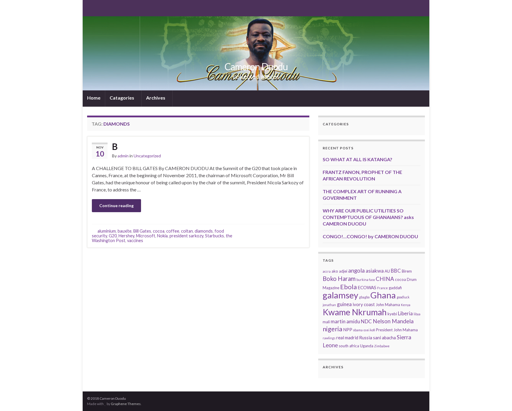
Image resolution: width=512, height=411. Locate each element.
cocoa (158, 231)
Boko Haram (339, 278)
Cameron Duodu (256, 66)
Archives (156, 97)
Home (93, 97)
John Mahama (388, 304)
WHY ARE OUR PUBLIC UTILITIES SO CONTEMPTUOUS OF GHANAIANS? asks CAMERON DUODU (368, 217)
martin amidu (345, 321)
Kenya (405, 305)
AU (387, 271)
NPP (347, 329)
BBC (396, 271)
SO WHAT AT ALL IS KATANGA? (357, 159)
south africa (349, 345)
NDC (366, 321)
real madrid (347, 337)
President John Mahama (397, 329)
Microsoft (145, 235)
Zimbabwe (382, 346)
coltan (187, 231)
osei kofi (369, 330)
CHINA (385, 278)
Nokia (162, 235)
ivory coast (364, 304)
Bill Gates (142, 231)
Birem (407, 271)
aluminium (106, 231)
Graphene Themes (126, 404)
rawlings (329, 338)
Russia (365, 337)
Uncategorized (147, 155)
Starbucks (214, 235)
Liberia (405, 313)
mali (326, 321)
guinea (344, 304)
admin (123, 155)
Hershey (126, 235)
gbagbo (364, 297)
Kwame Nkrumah (355, 312)
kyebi (392, 313)
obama (358, 330)
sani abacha (384, 337)
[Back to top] (498, 397)
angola (356, 270)
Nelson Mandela (393, 321)
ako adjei (339, 271)
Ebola (348, 287)
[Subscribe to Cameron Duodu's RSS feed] (90, 7)
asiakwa (375, 271)
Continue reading (116, 205)
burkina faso (365, 280)
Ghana (383, 295)
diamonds (204, 231)
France (382, 288)
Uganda (366, 345)
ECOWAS (367, 287)
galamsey (340, 295)
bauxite (125, 231)
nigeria (332, 329)
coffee (172, 231)
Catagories (122, 97)
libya (417, 314)
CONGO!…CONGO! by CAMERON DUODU (370, 236)
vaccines (135, 240)
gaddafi (395, 287)
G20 (113, 235)
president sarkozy (186, 235)
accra (327, 271)
